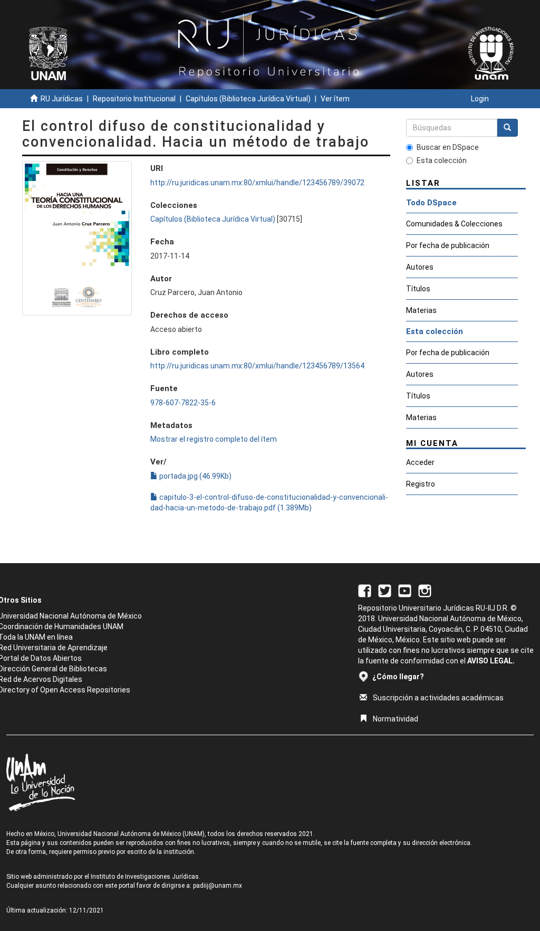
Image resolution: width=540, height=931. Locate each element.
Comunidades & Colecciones (454, 224)
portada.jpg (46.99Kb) (195, 476)
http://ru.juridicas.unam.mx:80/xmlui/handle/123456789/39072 (257, 182)
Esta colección (442, 160)
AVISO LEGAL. (491, 661)
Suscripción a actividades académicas (438, 698)
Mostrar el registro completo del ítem (213, 439)
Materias (421, 310)
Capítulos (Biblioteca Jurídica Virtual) (248, 98)
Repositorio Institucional (134, 98)
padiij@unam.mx (217, 885)
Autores (419, 267)
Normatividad (395, 719)
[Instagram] (424, 590)
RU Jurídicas (62, 98)
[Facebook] (364, 590)
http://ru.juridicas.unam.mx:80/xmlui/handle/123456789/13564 (257, 366)
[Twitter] (384, 590)
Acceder (420, 462)
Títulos (418, 288)
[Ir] (507, 128)
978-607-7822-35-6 (183, 402)
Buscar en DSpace (448, 147)
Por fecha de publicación (447, 245)
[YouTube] (404, 590)
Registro (420, 484)
